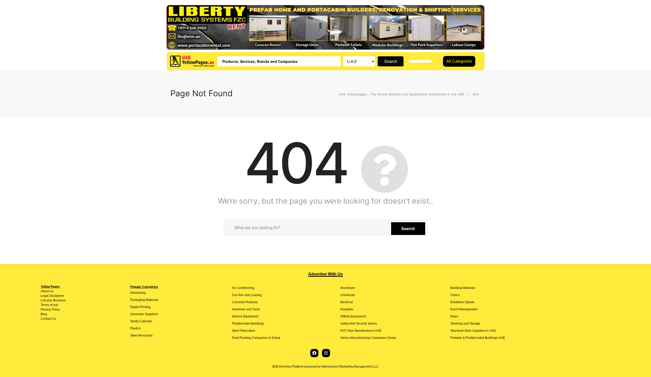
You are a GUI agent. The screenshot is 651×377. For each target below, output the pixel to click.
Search (390, 61)
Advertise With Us (325, 274)
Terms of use (49, 305)
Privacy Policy (50, 309)
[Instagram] (326, 353)
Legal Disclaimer (52, 296)
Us (51, 291)
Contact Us (48, 318)
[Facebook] (314, 353)
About (45, 291)
